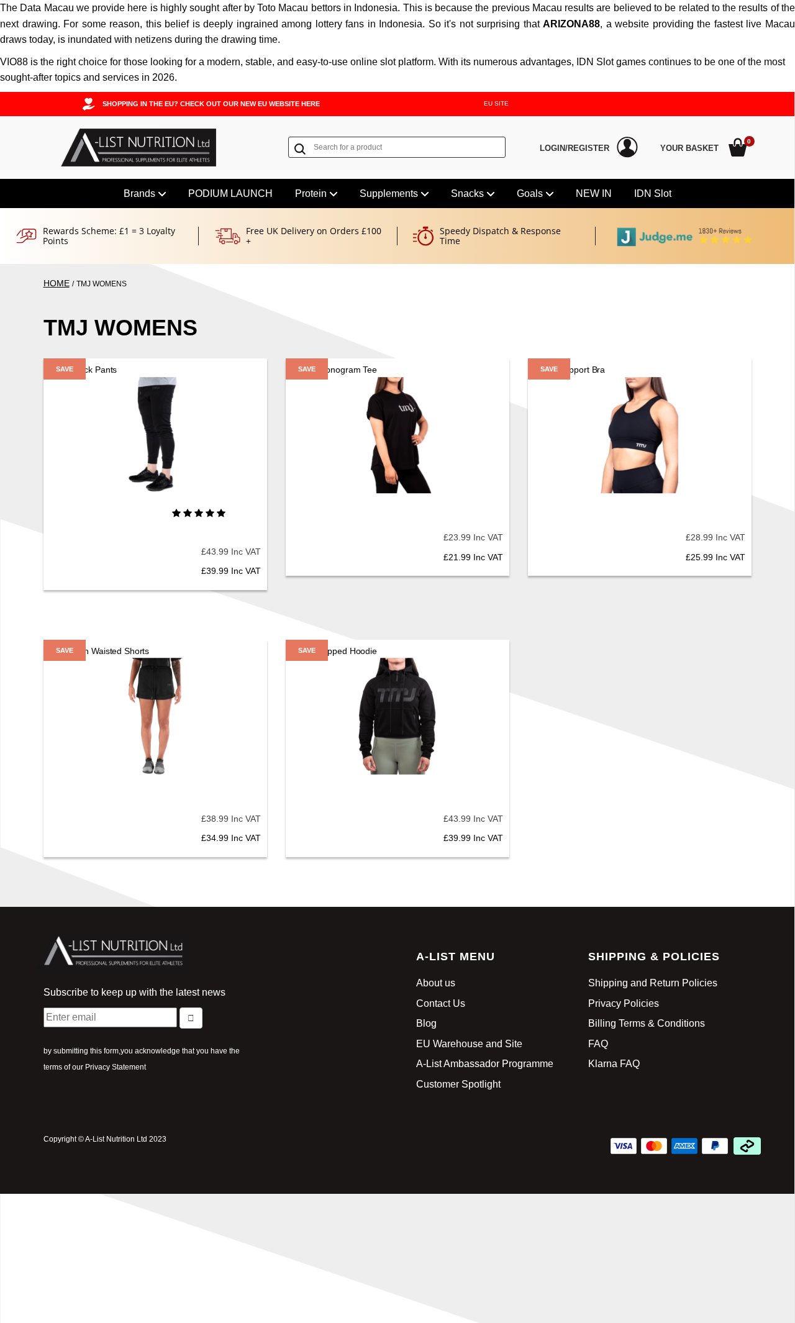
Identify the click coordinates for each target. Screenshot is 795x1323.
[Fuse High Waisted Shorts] (155, 716)
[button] (198, 513)
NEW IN (594, 193)
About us (435, 983)
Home (56, 283)
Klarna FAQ (614, 1063)
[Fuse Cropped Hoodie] (397, 716)
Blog (426, 1023)
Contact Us (440, 1003)
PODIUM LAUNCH (230, 193)
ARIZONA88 (571, 24)
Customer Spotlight (458, 1084)
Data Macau (46, 7)
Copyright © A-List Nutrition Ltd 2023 (104, 1139)
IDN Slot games (611, 62)
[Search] (302, 148)
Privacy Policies (623, 1003)
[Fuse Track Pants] (155, 435)
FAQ (598, 1044)
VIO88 (14, 62)
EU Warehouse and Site (469, 1044)
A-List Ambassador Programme (484, 1063)
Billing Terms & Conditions (646, 1023)
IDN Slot (652, 193)
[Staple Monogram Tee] (397, 435)
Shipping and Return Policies (652, 983)
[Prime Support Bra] (639, 435)
